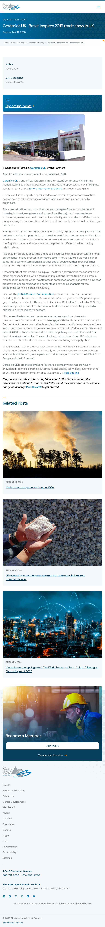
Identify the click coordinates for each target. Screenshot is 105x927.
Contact (7, 818)
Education (8, 796)
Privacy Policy (10, 846)
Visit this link (33, 387)
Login (6, 835)
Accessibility (9, 852)
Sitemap (7, 858)
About (6, 813)
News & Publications (18, 43)
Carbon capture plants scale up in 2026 (30, 487)
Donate (7, 830)
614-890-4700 (31, 875)
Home (6, 43)
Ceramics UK (38, 167)
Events (6, 785)
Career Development (14, 802)
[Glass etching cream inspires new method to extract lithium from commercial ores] (52, 532)
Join (5, 841)
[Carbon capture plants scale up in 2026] (52, 444)
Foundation (9, 824)
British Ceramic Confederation (36, 294)
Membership (9, 807)
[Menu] (100, 7)
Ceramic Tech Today (36, 43)
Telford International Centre (45, 188)
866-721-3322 (11, 875)
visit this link (71, 372)
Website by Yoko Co (13, 922)
